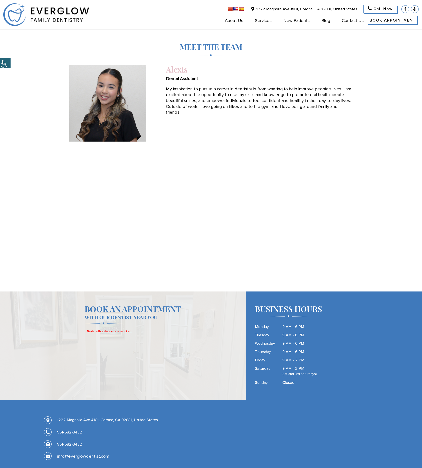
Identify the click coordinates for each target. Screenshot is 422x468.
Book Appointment (393, 20)
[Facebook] (405, 9)
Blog (325, 20)
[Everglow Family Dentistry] (46, 14)
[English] (235, 9)
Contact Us (353, 20)
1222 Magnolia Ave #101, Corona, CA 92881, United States (306, 9)
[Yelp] (415, 9)
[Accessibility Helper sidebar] (5, 63)
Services (263, 20)
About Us (234, 20)
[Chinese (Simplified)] (230, 9)
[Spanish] (241, 9)
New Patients (296, 20)
